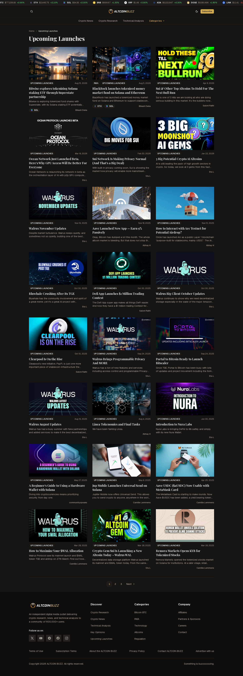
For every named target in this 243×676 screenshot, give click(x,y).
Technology (140, 625)
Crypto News (85, 20)
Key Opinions (98, 632)
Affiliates (182, 612)
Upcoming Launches (41, 83)
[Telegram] (49, 638)
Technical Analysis (133, 20)
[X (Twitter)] (32, 638)
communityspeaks (78, 502)
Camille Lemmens (142, 502)
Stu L (84, 180)
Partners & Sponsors (189, 619)
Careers (182, 625)
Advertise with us (205, 651)
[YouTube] (41, 638)
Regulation (140, 638)
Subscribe (207, 11)
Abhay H (147, 245)
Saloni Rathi (208, 105)
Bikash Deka (81, 110)
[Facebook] (58, 638)
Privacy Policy (137, 651)
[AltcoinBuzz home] (121, 11)
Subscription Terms (66, 651)
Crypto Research (108, 20)
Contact (182, 632)
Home (31, 31)
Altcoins (138, 632)
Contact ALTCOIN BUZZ (170, 651)
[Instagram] (66, 638)
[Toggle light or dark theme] (196, 11)
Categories (155, 20)
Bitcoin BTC (140, 612)
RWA (96, 83)
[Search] (31, 11)
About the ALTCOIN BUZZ (103, 651)
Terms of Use (36, 651)
